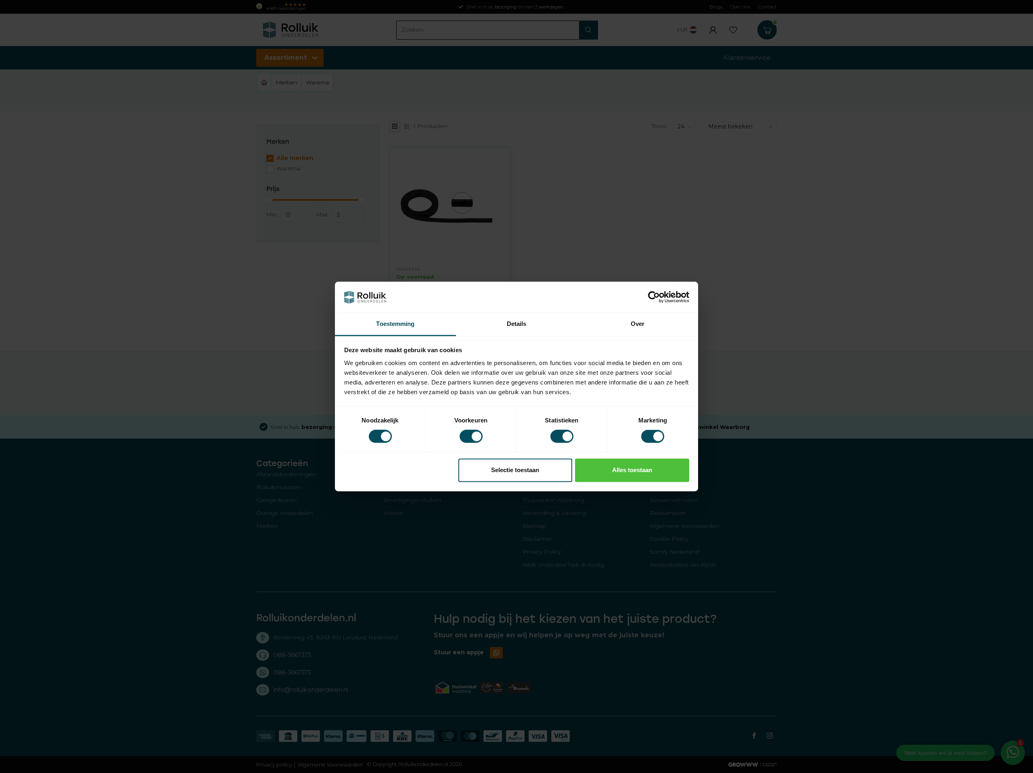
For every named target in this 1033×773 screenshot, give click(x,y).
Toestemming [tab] (395, 323)
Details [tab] (517, 323)
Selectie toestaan (515, 469)
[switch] (471, 436)
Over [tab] (637, 323)
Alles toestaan (632, 469)
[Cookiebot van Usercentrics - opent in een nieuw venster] (654, 297)
